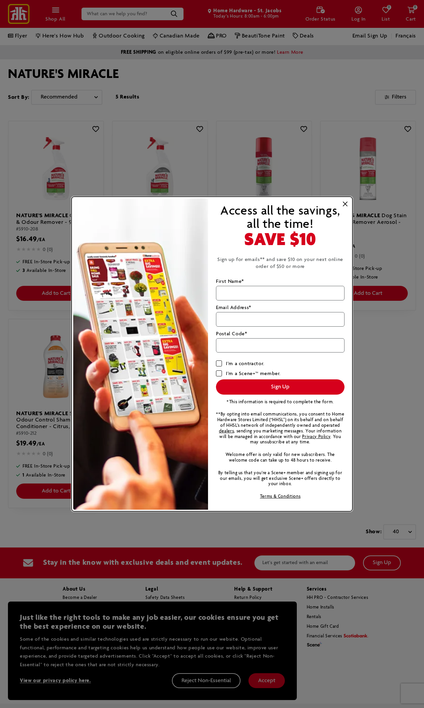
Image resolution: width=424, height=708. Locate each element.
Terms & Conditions (280, 496)
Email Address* (233, 307)
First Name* (230, 281)
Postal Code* (231, 334)
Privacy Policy (316, 437)
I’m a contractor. (245, 363)
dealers (226, 431)
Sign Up (280, 386)
